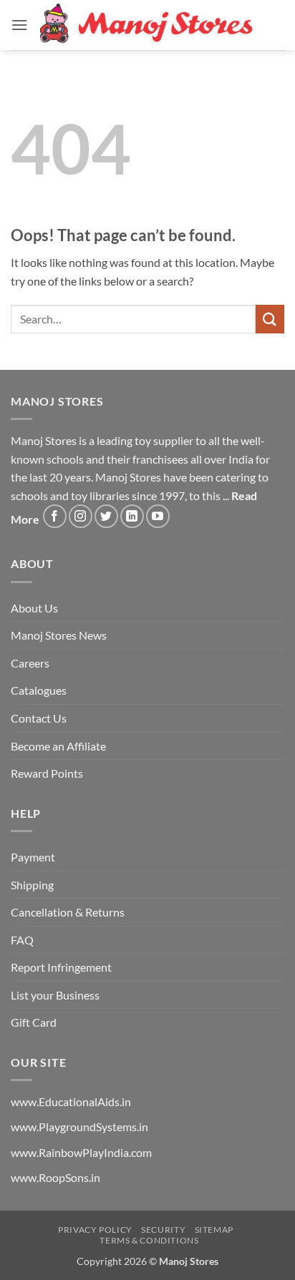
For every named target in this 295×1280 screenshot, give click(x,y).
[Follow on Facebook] (55, 516)
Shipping (32, 884)
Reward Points (47, 773)
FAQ (22, 940)
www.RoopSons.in (55, 1177)
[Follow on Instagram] (80, 516)
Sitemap (214, 1229)
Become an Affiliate (58, 746)
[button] (19, 24)
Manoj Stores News (59, 635)
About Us (34, 608)
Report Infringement (61, 967)
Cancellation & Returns (68, 912)
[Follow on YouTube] (158, 516)
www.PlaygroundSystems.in (79, 1126)
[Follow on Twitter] (106, 516)
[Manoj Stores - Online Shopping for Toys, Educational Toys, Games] (147, 25)
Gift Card (34, 1022)
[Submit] (270, 319)
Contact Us (39, 718)
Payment (33, 857)
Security (163, 1229)
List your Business (55, 995)
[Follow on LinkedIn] (132, 516)
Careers (30, 663)
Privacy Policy (95, 1229)
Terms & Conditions (149, 1240)
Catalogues (39, 690)
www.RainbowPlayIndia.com (81, 1152)
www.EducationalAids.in (71, 1101)
